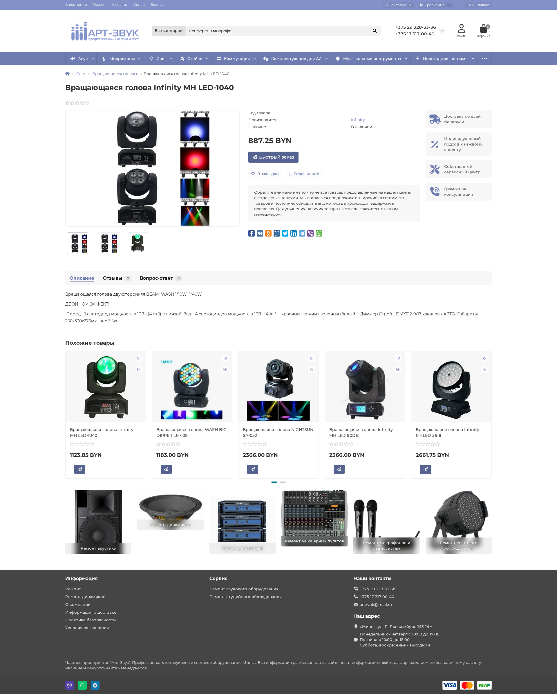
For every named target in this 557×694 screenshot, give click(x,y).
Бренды (157, 5)
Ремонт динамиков (85, 596)
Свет (161, 58)
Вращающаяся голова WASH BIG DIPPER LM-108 (191, 432)
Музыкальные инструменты (372, 58)
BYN (478, 5)
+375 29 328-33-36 (415, 27)
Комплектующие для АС (296, 58)
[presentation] (66, 414)
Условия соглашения (87, 627)
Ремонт (99, 5)
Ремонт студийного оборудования (245, 596)
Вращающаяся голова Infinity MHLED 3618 (447, 432)
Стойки (194, 58)
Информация (81, 578)
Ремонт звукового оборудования (243, 588)
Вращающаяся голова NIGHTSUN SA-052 (278, 432)
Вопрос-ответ (160, 278)
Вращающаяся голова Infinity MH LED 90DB (361, 432)
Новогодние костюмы (446, 58)
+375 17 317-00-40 (414, 34)
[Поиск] (375, 30)
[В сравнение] (139, 369)
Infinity (358, 119)
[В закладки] (139, 358)
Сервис (218, 578)
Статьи (139, 5)
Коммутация (237, 58)
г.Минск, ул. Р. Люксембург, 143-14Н (396, 626)
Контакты (119, 5)
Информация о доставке (90, 612)
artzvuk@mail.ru (376, 604)
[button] (274, 482)
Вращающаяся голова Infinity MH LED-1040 (101, 432)
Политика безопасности (90, 619)
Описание (82, 278)
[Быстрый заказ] (79, 469)
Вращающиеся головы (114, 73)
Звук (83, 58)
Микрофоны (122, 58)
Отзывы (116, 278)
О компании (76, 5)
